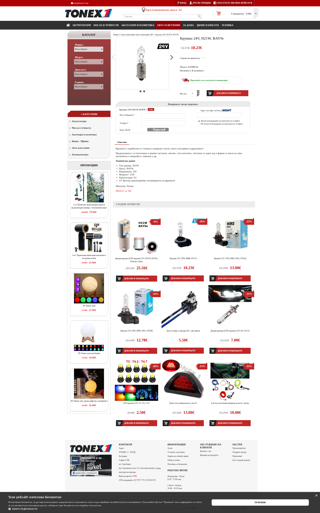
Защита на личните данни (178, 456)
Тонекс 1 (116, 35)
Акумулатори (81, 25)
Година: (79, 82)
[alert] (160, 502)
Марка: (79, 44)
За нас (170, 448)
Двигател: (80, 69)
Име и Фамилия (127, 115)
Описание (122, 142)
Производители (239, 448)
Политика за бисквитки (177, 464)
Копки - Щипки (80, 141)
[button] (106, 508)
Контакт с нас (205, 451)
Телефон (124, 123)
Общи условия (174, 460)
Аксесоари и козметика (137, 25)
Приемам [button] (260, 502)
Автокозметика (80, 154)
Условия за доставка (176, 452)
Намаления (237, 456)
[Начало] (68, 25)
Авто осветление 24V (144, 35)
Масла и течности (81, 128)
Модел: (79, 57)
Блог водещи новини (241, 460)
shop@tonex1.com (80, 3)
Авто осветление (168, 25)
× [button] (316, 495)
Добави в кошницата (136, 278)
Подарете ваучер (239, 452)
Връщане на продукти (209, 455)
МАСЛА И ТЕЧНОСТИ (106, 25)
